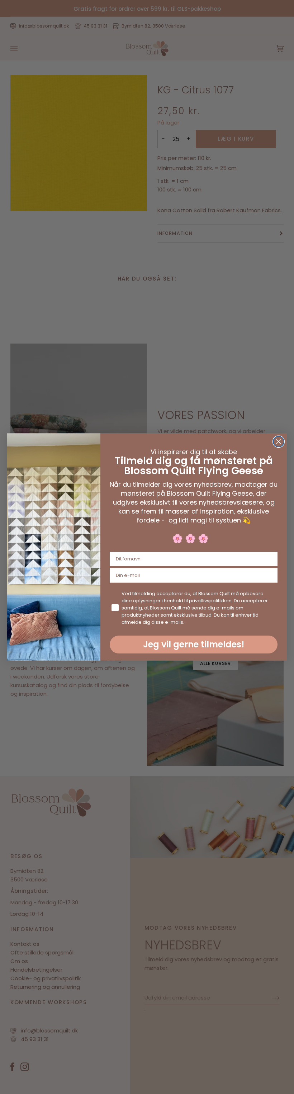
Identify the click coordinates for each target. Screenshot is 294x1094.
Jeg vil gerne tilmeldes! (193, 644)
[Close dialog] (278, 441)
